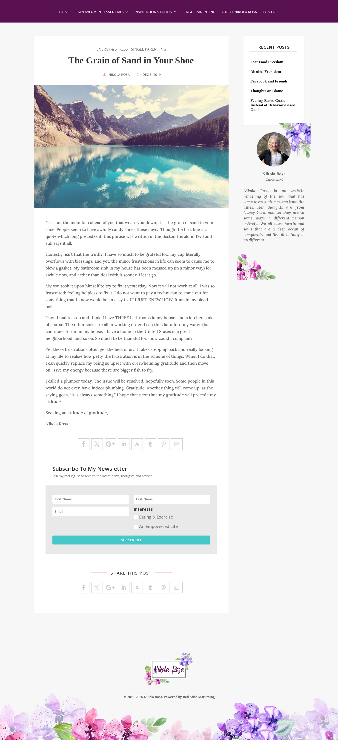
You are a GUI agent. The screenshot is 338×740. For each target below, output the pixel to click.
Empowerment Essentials (100, 12)
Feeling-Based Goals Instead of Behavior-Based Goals (272, 105)
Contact (271, 12)
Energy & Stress (112, 49)
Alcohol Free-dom (265, 71)
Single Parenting (199, 12)
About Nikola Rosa (239, 12)
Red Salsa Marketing (199, 697)
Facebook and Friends (269, 81)
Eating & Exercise (156, 517)
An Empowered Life (158, 526)
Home (64, 12)
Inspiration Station (153, 12)
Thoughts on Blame (266, 91)
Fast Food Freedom (266, 62)
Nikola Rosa (119, 74)
